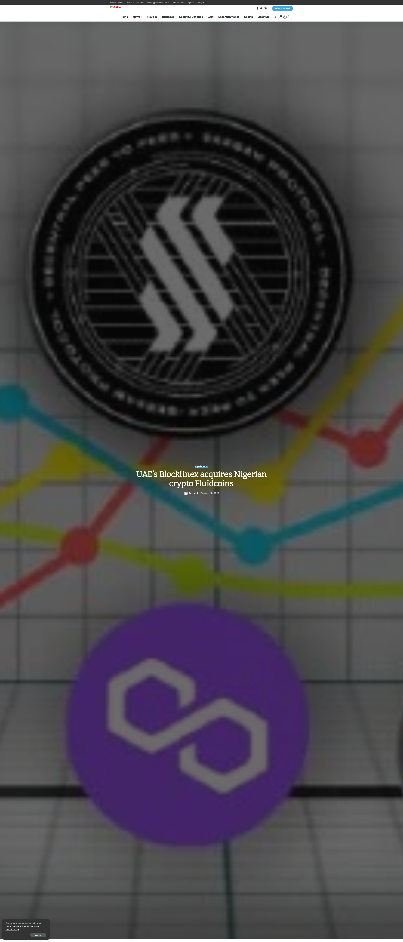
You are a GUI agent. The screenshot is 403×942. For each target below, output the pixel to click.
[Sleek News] (115, 7)
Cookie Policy (12, 929)
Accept (38, 935)
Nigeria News (202, 466)
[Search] (290, 17)
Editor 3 (193, 493)
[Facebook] (257, 8)
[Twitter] (261, 8)
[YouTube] (265, 8)
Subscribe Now (282, 8)
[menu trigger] (114, 17)
